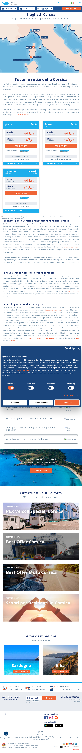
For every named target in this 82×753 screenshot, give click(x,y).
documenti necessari (53, 310)
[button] (73, 3)
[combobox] (27, 8)
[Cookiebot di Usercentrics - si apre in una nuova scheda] (66, 348)
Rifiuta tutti (15, 402)
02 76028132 (74, 697)
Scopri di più (41, 470)
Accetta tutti (67, 402)
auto (77, 338)
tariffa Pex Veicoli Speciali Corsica (41, 338)
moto (13, 341)
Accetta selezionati (41, 402)
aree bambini (73, 291)
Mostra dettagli (69, 396)
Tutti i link (6, 714)
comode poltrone (71, 247)
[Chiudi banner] (79, 349)
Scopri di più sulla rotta (13, 164)
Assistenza (15, 3)
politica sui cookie (24, 370)
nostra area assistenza (77, 700)
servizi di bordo (23, 115)
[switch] (31, 388)
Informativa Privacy (32, 701)
